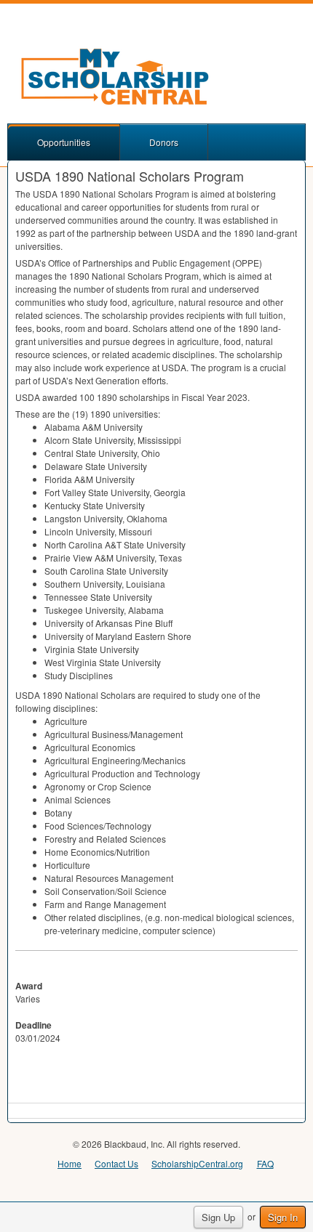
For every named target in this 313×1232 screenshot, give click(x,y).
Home (70, 1163)
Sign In (283, 1217)
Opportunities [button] (63, 142)
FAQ (265, 1163)
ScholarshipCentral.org (197, 1163)
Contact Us (116, 1163)
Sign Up (218, 1217)
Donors (163, 142)
